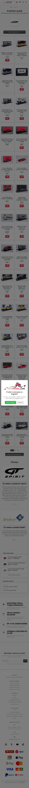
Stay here (20, 402)
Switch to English (10, 402)
